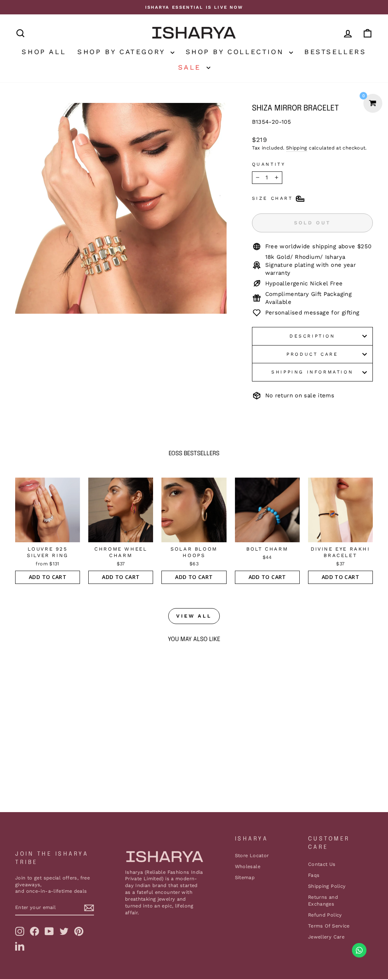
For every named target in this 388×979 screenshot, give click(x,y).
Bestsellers (335, 52)
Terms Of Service (329, 926)
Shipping (296, 148)
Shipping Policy (327, 886)
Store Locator (252, 855)
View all (194, 616)
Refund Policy (325, 915)
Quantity (269, 164)
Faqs (314, 875)
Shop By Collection (236, 52)
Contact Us (322, 864)
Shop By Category (122, 52)
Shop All (44, 52)
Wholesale (247, 866)
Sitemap (245, 877)
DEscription (312, 336)
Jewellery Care (326, 937)
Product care (312, 354)
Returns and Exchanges (323, 900)
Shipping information (312, 372)
